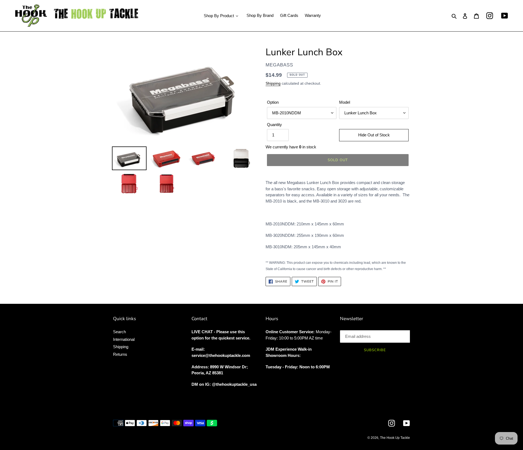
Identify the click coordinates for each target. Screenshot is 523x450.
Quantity (274, 124)
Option (273, 102)
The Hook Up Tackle (395, 438)
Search (119, 331)
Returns (120, 354)
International (124, 339)
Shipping (273, 83)
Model (344, 102)
